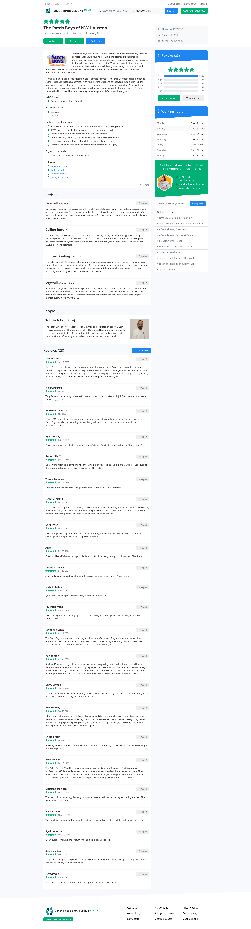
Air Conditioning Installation (173, 229)
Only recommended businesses (58, 919)
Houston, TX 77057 (172, 29)
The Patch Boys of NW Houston (75, 28)
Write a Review (142, 350)
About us (132, 907)
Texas (56, 3)
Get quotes (197, 203)
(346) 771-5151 (170, 35)
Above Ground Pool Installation (174, 217)
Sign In (204, 3)
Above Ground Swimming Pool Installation (180, 223)
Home (46, 3)
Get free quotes (163, 918)
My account (161, 907)
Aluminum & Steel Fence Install (174, 246)
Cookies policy (191, 918)
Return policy (190, 913)
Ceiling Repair (56, 230)
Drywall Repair (57, 203)
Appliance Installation (169, 252)
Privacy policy (190, 907)
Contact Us (190, 3)
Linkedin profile (58, 173)
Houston (67, 3)
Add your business (165, 913)
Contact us (133, 918)
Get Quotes (174, 3)
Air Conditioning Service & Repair (175, 235)
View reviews (169, 98)
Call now (95, 41)
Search (171, 10)
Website (53, 41)
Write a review (193, 98)
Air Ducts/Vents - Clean (170, 240)
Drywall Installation (61, 283)
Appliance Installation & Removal (175, 258)
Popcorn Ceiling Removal (64, 256)
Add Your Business (194, 10)
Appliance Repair (166, 269)
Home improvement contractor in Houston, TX (71, 33)
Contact (74, 41)
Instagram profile (59, 177)
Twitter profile (58, 170)
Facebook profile (59, 166)
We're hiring (133, 913)
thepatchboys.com (172, 40)
